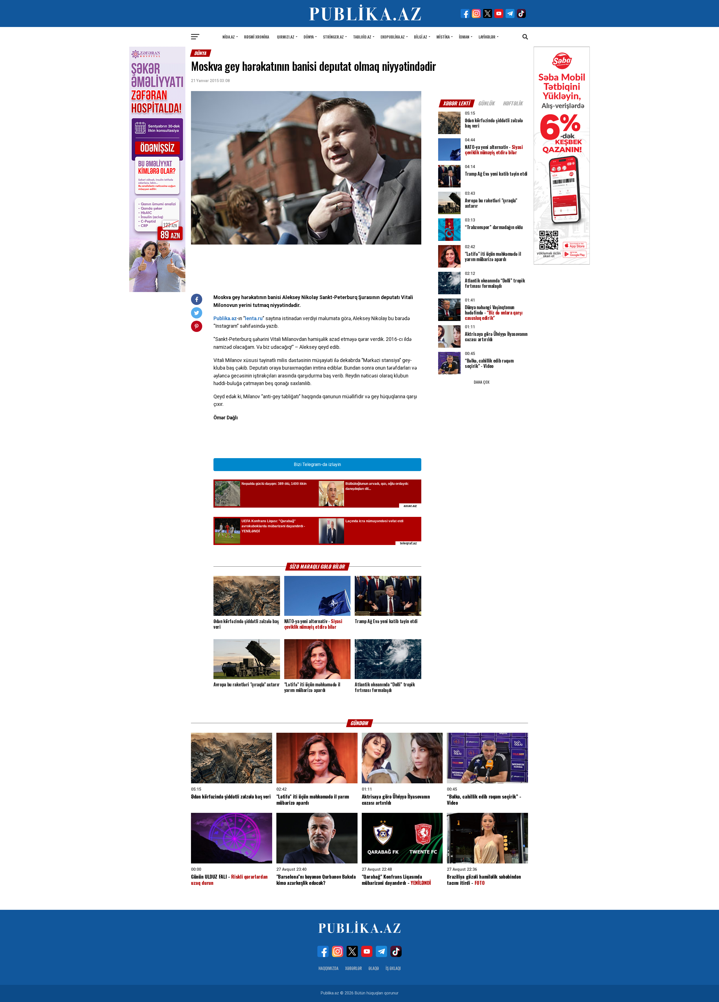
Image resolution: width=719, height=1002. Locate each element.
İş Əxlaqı (393, 968)
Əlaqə (373, 968)
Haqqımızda (328, 968)
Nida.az (228, 37)
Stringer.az (333, 37)
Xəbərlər (353, 968)
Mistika (443, 37)
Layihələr (487, 37)
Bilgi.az (420, 37)
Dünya (309, 37)
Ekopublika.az (393, 37)
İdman (464, 37)
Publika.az (225, 318)
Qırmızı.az (285, 37)
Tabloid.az (362, 37)
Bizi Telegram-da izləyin (317, 464)
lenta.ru (254, 318)
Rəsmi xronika (256, 37)
